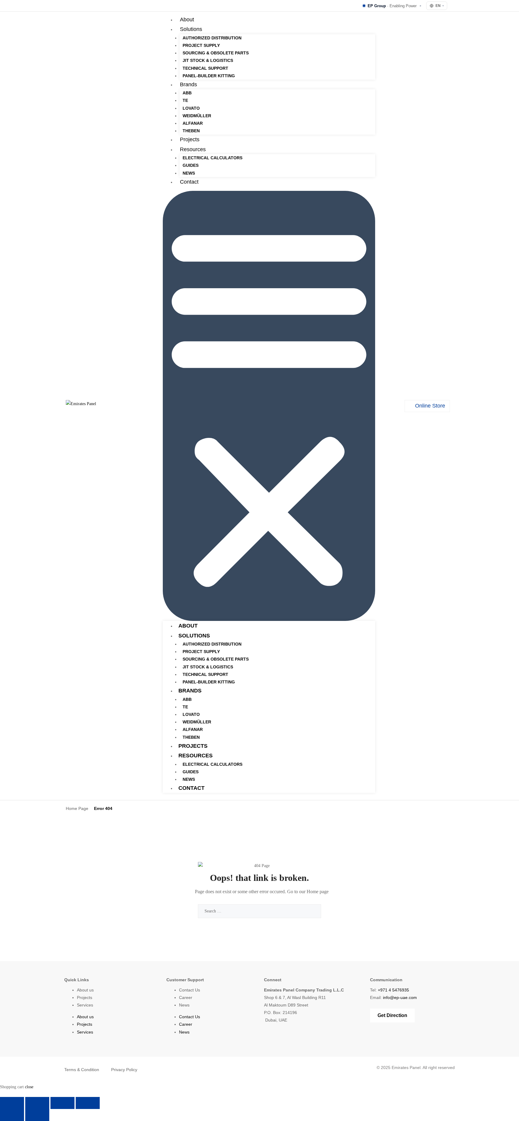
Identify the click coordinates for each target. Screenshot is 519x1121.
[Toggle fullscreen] (37, 1103)
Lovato (191, 108)
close (29, 1087)
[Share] (62, 1103)
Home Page (77, 808)
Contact (189, 182)
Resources (193, 149)
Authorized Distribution (212, 37)
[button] (269, 406)
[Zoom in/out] (12, 1103)
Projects (189, 139)
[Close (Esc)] (88, 1103)
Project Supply (201, 45)
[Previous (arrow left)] (12, 1115)
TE (185, 100)
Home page (318, 891)
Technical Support (205, 68)
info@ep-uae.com (400, 997)
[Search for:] (259, 911)
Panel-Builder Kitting (209, 75)
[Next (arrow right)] (37, 1115)
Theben (191, 130)
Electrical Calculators (212, 157)
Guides (191, 165)
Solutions (191, 29)
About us (85, 990)
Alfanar (193, 123)
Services (85, 1005)
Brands (188, 84)
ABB (187, 92)
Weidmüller (197, 115)
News (189, 173)
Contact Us (189, 990)
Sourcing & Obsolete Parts (216, 52)
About (187, 20)
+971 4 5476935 (393, 990)
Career (185, 997)
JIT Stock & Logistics (208, 60)
